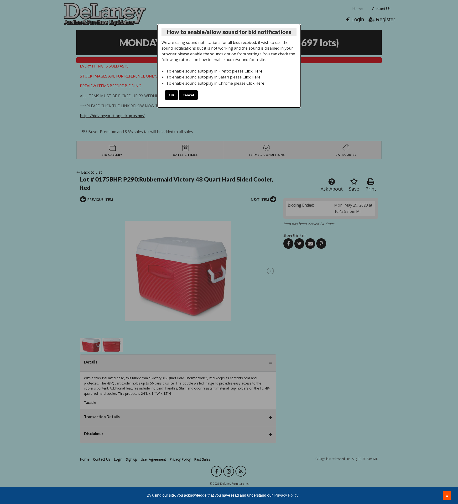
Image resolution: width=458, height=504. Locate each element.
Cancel (188, 95)
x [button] (447, 495)
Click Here (253, 71)
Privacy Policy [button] (286, 495)
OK (171, 95)
